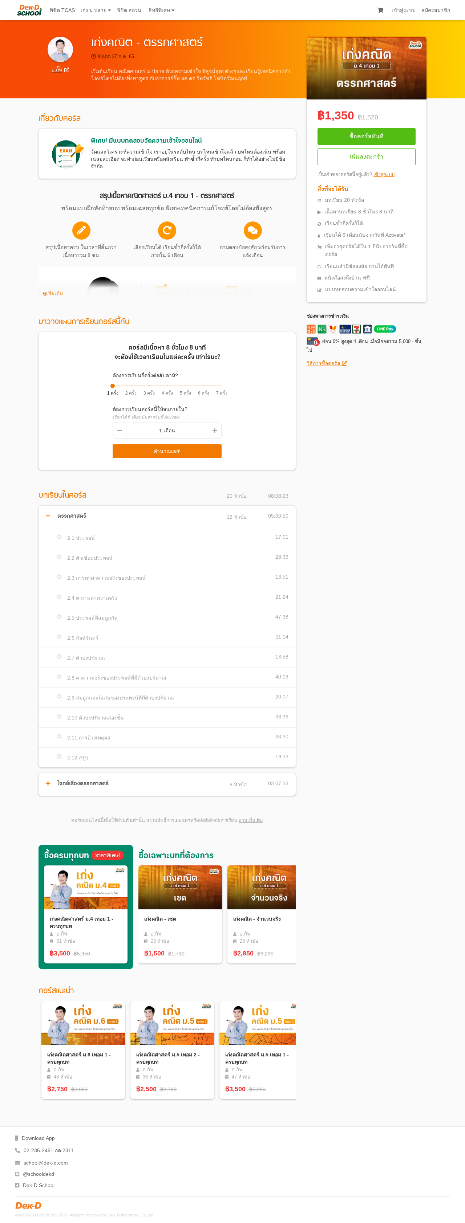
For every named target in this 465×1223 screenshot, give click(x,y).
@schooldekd (38, 1174)
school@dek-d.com (46, 1163)
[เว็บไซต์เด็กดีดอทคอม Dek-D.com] (28, 1205)
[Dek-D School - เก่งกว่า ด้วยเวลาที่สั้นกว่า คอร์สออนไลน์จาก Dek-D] (29, 10)
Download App (38, 1138)
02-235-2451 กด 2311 (49, 1150)
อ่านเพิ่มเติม (251, 820)
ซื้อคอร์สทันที (366, 136)
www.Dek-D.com (30, 1215)
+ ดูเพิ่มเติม (51, 293)
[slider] (112, 386)
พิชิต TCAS (62, 10)
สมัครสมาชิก (435, 10)
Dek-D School (38, 1185)
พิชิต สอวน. (130, 10)
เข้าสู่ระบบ (404, 10)
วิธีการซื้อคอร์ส (324, 363)
